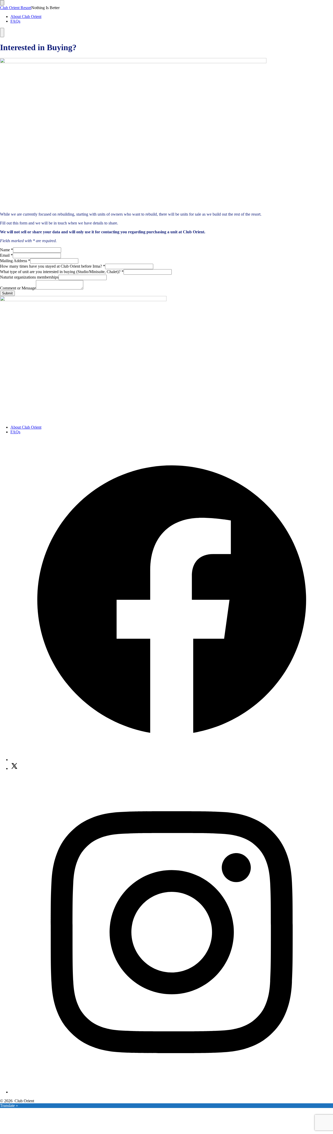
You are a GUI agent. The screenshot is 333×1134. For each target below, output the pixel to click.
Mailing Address (15, 261)
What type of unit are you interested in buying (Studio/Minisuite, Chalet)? (62, 271)
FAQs (15, 21)
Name (6, 250)
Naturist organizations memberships (29, 277)
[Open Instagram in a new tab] (171, 1092)
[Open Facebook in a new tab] (171, 759)
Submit (7, 293)
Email (6, 255)
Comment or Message (18, 288)
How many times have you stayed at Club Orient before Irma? (52, 266)
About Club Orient (25, 16)
